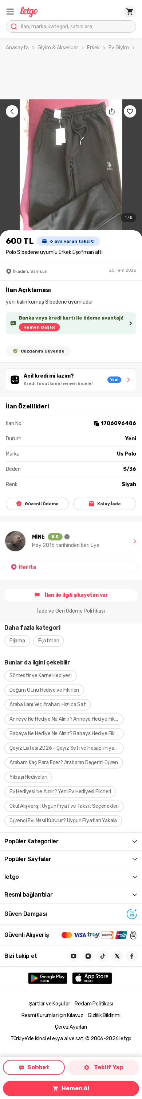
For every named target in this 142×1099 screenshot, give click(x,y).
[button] (10, 11)
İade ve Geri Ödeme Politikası (71, 611)
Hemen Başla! (39, 327)
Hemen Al (75, 1088)
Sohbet (38, 1067)
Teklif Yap (108, 1067)
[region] (71, 167)
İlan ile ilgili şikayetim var (76, 595)
